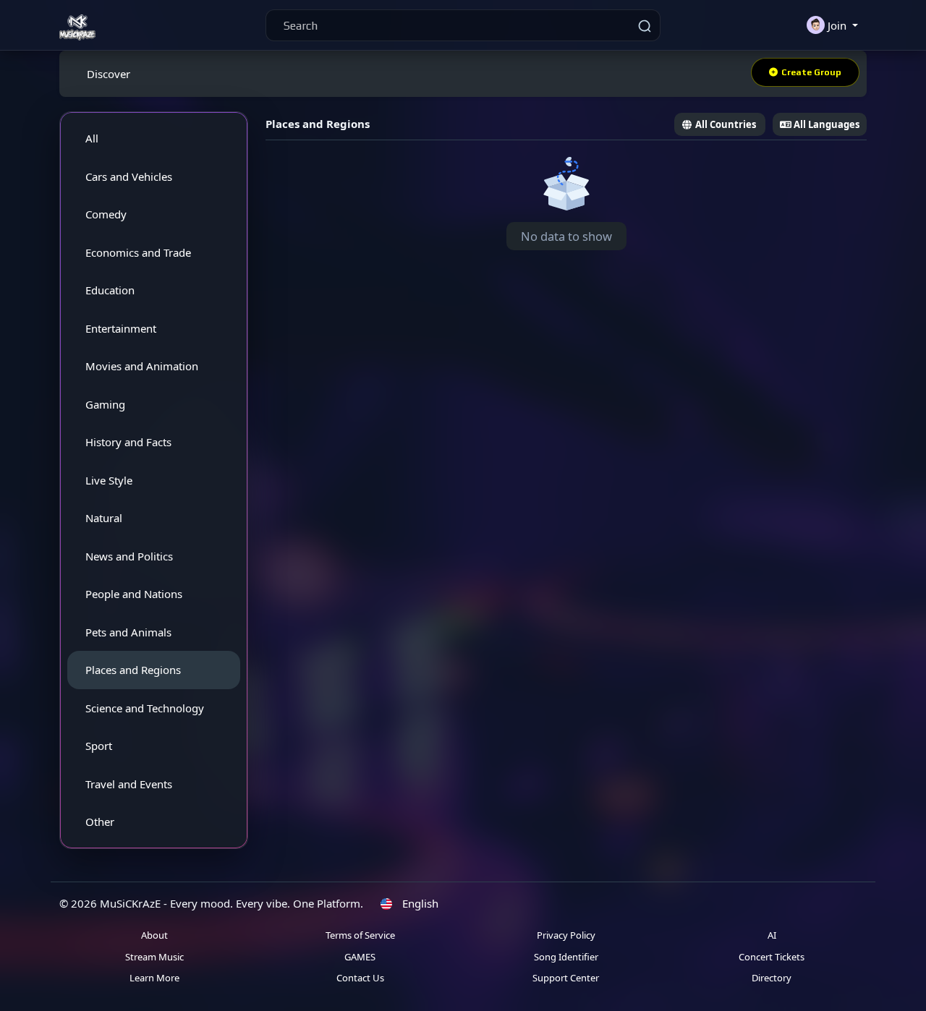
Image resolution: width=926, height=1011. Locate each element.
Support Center (565, 977)
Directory (771, 977)
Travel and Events (128, 784)
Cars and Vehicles (128, 176)
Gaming (105, 404)
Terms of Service (360, 935)
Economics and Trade (138, 252)
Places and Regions (133, 669)
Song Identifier (566, 956)
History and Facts (128, 442)
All (91, 138)
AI (772, 935)
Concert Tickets (771, 956)
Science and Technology (144, 708)
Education (110, 290)
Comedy (106, 214)
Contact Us (360, 977)
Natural (103, 518)
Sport (98, 745)
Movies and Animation (141, 366)
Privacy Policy (566, 935)
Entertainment (120, 328)
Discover (108, 74)
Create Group (811, 72)
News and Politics (129, 556)
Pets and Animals (128, 632)
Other (99, 821)
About (154, 935)
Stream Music (154, 956)
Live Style (108, 480)
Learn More (154, 977)
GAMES (359, 956)
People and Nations (133, 593)
